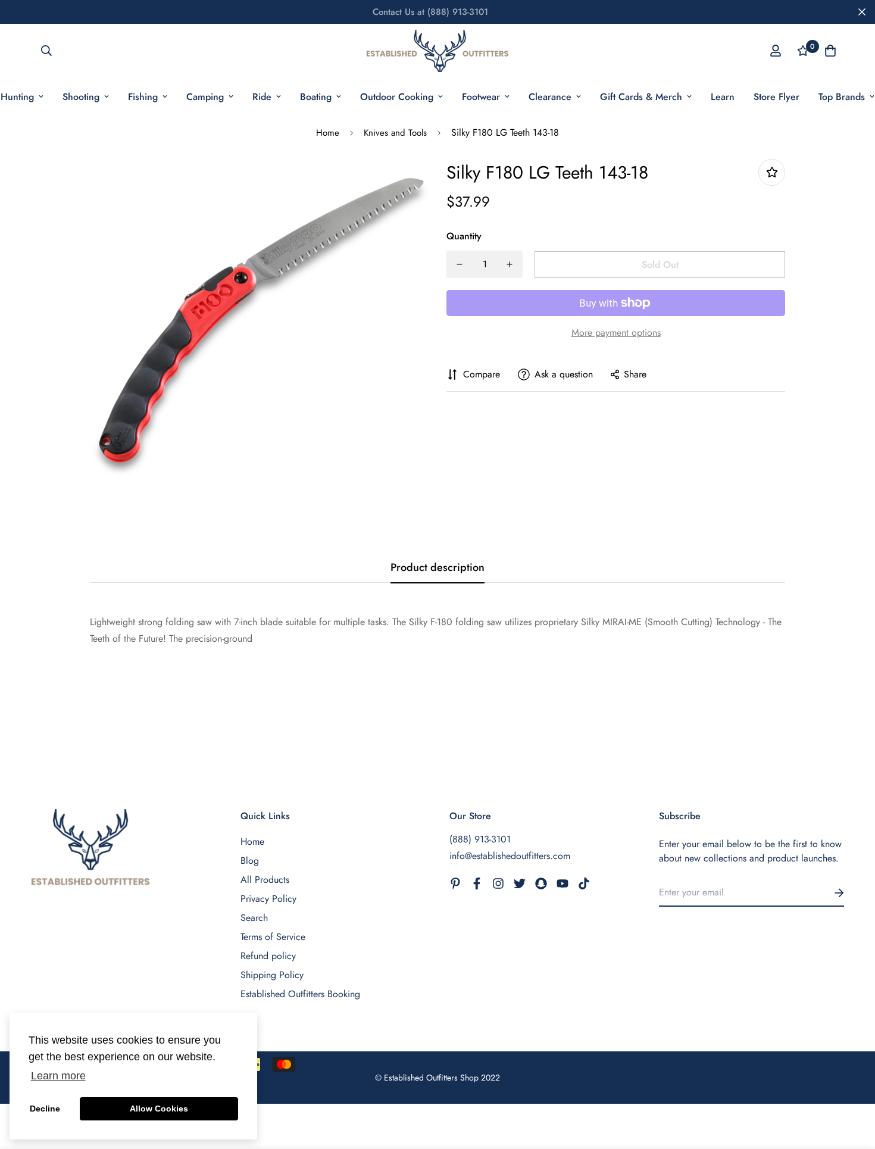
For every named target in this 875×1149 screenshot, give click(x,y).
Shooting (80, 97)
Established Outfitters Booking (300, 994)
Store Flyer (776, 97)
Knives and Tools (395, 132)
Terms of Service (272, 937)
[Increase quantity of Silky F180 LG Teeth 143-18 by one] (509, 264)
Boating (316, 97)
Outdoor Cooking (396, 97)
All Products (264, 879)
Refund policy (268, 956)
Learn (723, 97)
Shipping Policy (272, 975)
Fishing (143, 97)
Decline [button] (45, 1108)
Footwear (481, 97)
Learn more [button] (58, 1076)
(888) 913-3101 (480, 839)
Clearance (550, 97)
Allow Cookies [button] (159, 1108)
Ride (261, 97)
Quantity (464, 236)
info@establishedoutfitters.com (509, 856)
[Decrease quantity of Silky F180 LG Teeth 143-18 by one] (459, 264)
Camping (205, 97)
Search (254, 918)
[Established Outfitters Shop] (437, 51)
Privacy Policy (268, 899)
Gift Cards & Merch (641, 97)
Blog (249, 860)
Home (327, 132)
